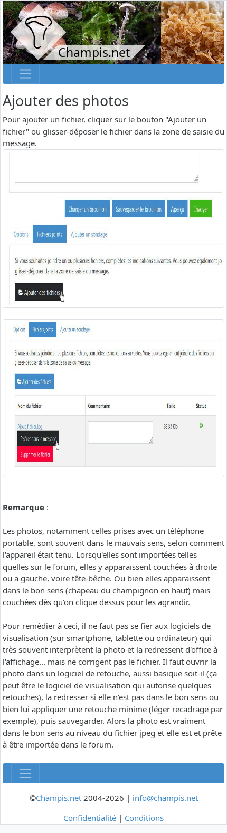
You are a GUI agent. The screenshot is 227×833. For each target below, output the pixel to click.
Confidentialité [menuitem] (89, 817)
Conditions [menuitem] (144, 817)
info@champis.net (165, 797)
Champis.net (58, 797)
